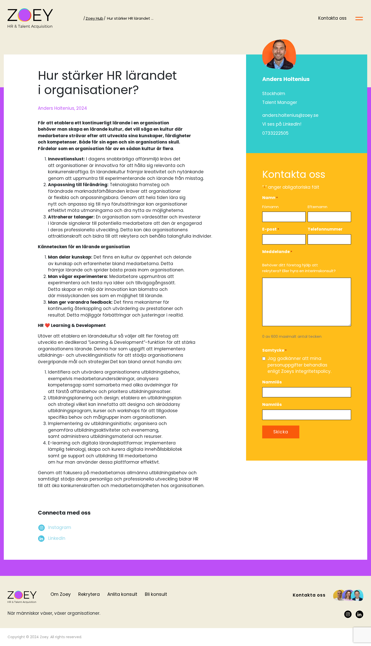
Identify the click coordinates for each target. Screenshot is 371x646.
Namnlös (272, 382)
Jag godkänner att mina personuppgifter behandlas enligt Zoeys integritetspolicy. (299, 364)
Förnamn (270, 206)
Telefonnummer (325, 229)
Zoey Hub (94, 18)
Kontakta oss (332, 18)
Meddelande (277, 252)
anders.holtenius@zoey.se (290, 115)
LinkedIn (56, 538)
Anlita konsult (122, 594)
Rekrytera (89, 594)
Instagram (59, 527)
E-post (270, 229)
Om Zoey (60, 594)
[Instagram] (348, 614)
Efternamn (317, 206)
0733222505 (275, 133)
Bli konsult (156, 594)
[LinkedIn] (359, 614)
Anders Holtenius (286, 79)
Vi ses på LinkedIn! (281, 124)
